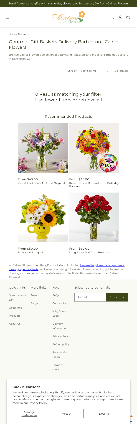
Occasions (15, 307)
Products (14, 315)
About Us (15, 323)
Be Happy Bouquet (30, 252)
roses (12, 269)
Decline (104, 413)
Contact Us (59, 303)
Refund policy (61, 344)
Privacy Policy (38, 403)
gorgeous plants (27, 269)
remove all (90, 99)
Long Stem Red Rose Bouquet (89, 252)
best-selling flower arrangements (102, 265)
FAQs (55, 295)
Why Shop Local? (58, 313)
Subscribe (117, 297)
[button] (7, 17)
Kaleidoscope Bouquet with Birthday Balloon (94, 185)
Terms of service (57, 367)
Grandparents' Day (17, 297)
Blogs (34, 303)
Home (12, 34)
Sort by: (72, 70)
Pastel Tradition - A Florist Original (41, 183)
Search (35, 295)
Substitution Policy (60, 354)
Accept (66, 413)
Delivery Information (59, 326)
